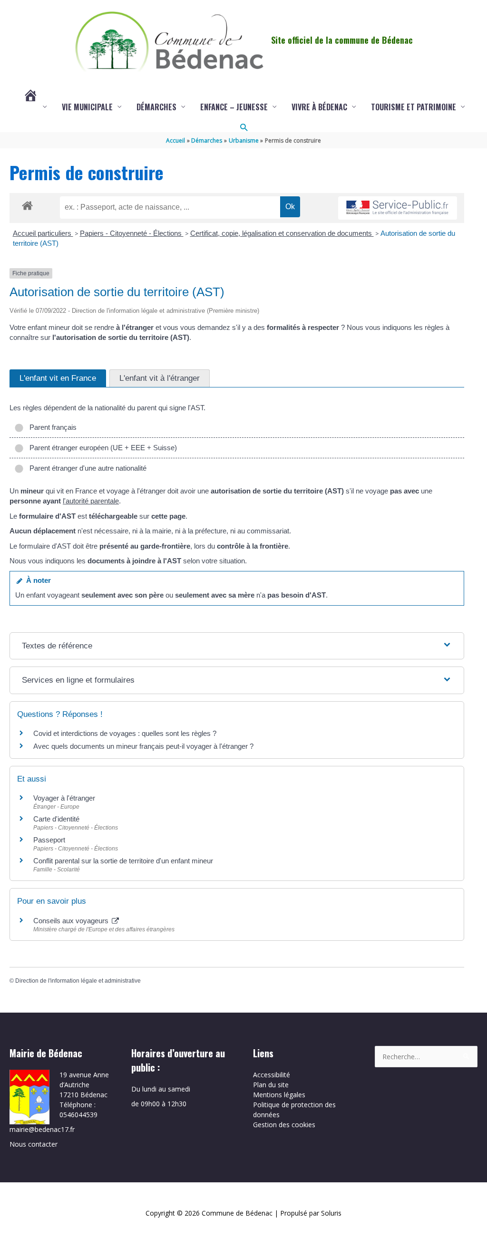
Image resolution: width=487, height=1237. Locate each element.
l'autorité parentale (91, 501)
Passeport (49, 840)
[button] (244, 127)
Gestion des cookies (284, 1124)
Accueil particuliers (43, 233)
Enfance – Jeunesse (234, 107)
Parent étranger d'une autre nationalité (86, 468)
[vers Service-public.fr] (397, 208)
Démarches (156, 107)
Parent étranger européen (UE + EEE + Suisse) (101, 448)
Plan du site (271, 1084)
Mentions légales (279, 1094)
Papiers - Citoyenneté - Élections (132, 233)
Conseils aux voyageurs (71, 921)
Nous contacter (34, 1144)
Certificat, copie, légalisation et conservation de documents (282, 233)
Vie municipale (87, 107)
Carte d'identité (56, 819)
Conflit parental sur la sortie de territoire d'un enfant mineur (123, 861)
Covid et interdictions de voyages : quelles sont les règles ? (124, 733)
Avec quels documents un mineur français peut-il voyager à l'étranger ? (143, 746)
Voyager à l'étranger (64, 798)
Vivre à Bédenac (319, 107)
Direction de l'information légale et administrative (78, 980)
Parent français (51, 427)
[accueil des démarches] (27, 204)
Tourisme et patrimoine (413, 107)
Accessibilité (271, 1074)
